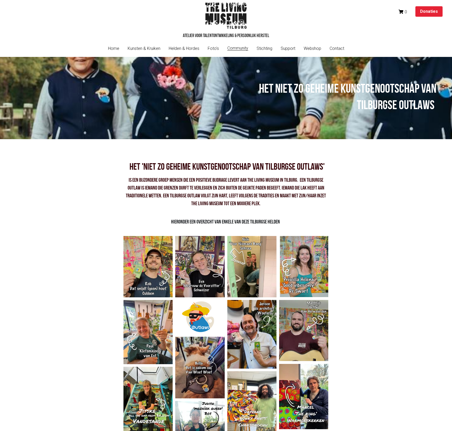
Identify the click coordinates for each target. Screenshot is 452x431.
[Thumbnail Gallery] (148, 267)
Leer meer (54, 402)
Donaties (429, 11)
